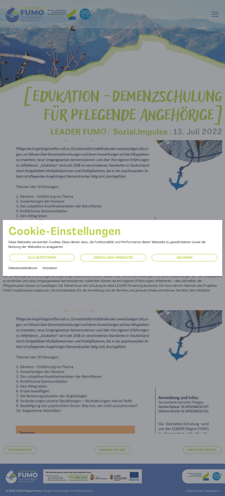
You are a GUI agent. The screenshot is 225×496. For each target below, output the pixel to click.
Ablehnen (184, 258)
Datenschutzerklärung (22, 268)
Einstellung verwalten (113, 258)
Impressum (50, 268)
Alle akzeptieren (42, 258)
